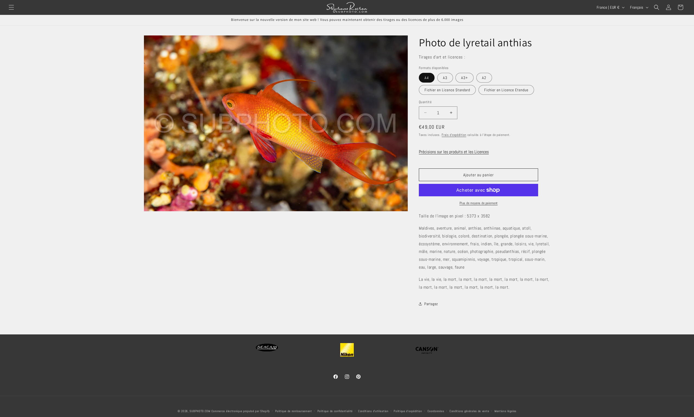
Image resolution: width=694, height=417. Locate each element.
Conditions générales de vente (469, 411)
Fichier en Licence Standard (447, 89)
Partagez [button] (431, 303)
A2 (484, 77)
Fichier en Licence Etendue (506, 89)
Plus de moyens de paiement (479, 203)
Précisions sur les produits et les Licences (454, 152)
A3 (445, 77)
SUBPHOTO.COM (199, 411)
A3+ (464, 77)
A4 (427, 77)
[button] (11, 7)
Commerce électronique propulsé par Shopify (240, 411)
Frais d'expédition (454, 135)
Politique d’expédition (408, 411)
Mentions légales (505, 411)
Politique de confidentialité (335, 411)
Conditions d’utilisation (373, 411)
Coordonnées (436, 411)
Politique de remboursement (293, 411)
